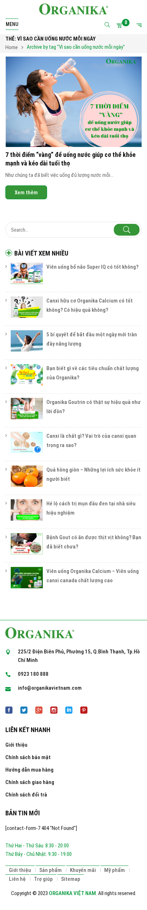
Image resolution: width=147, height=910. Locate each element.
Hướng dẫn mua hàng (29, 770)
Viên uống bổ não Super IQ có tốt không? (92, 267)
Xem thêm (26, 192)
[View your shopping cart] (120, 25)
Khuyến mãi (83, 870)
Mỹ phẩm (114, 870)
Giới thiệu (16, 745)
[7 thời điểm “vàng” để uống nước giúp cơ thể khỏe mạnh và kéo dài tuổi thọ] (73, 102)
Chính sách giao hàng (29, 782)
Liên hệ (17, 879)
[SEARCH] (127, 230)
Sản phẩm (50, 870)
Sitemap (70, 879)
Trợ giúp (43, 879)
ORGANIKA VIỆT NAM (72, 893)
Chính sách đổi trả (26, 794)
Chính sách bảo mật (28, 757)
